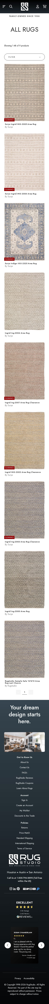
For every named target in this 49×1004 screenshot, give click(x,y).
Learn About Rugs (24, 788)
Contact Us (24, 767)
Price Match (24, 832)
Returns (24, 827)
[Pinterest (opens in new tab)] (18, 889)
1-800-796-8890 (25, 877)
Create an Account (24, 805)
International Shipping (24, 843)
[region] (24, 945)
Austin (22, 872)
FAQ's (24, 772)
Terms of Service (24, 848)
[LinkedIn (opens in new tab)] (14, 888)
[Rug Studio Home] (24, 7)
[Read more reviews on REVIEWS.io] (24, 917)
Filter (11, 57)
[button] (4, 6)
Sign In (25, 800)
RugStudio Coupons (24, 783)
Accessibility (29, 978)
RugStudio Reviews (24, 777)
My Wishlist (25, 810)
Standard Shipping (24, 838)
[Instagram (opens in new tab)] (11, 889)
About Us (25, 762)
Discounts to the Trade (25, 815)
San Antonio (35, 872)
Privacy (18, 978)
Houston (11, 872)
